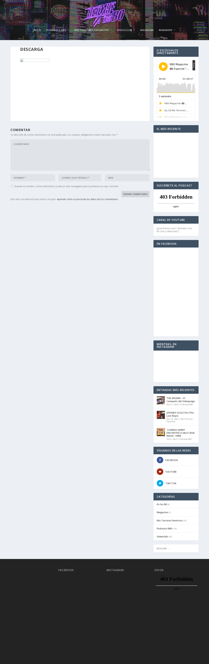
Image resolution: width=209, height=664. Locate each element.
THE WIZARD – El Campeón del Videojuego (181, 400)
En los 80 (162, 504)
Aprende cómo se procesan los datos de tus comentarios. (87, 199)
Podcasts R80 (56, 30)
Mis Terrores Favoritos (91, 30)
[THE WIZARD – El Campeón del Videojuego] (161, 400)
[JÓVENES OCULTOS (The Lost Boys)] (161, 415)
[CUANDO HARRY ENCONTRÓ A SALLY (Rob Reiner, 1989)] (161, 432)
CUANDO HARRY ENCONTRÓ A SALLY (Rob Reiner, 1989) (181, 432)
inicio (37, 30)
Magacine (147, 30)
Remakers (165, 30)
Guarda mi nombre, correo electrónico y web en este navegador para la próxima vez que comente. (66, 186)
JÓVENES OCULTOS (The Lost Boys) (180, 414)
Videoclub (124, 30)
